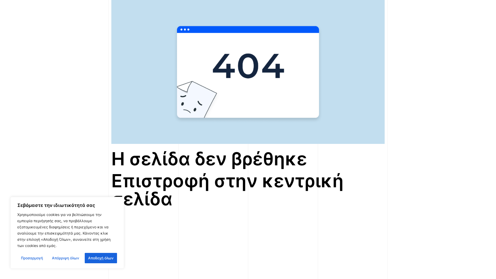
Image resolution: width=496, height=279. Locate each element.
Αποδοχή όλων (100, 258)
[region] (67, 233)
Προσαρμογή (32, 258)
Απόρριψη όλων (65, 258)
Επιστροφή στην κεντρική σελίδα (227, 190)
